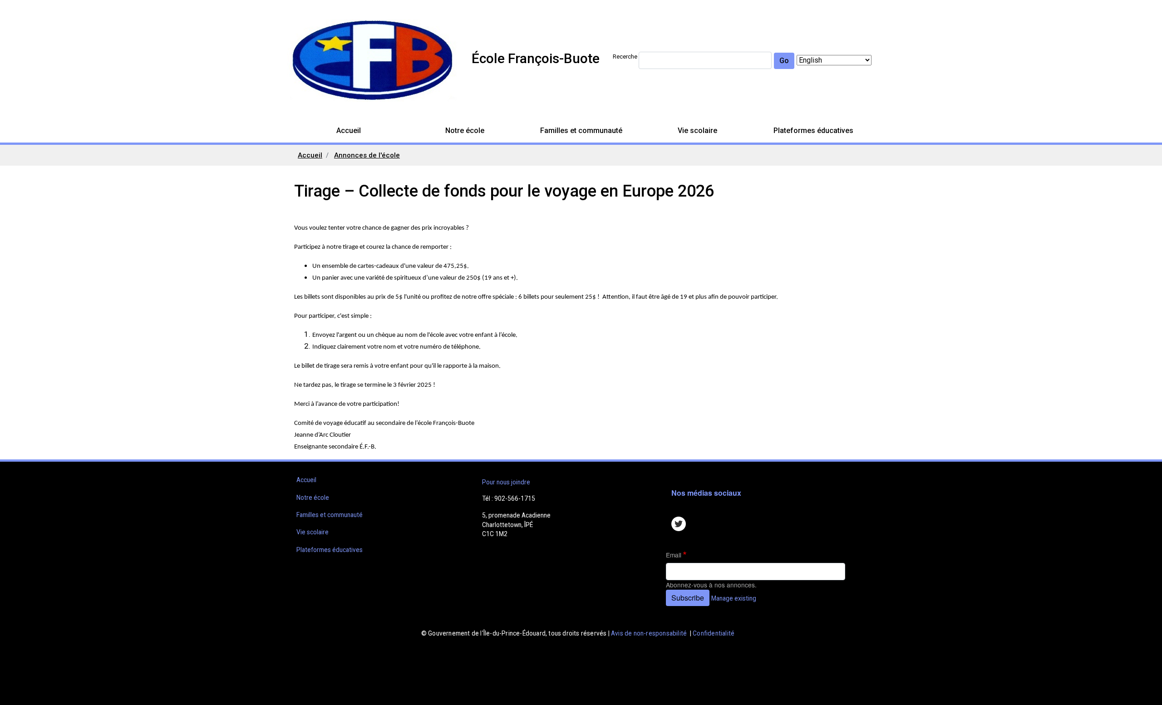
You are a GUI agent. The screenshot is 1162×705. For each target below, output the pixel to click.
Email (673, 554)
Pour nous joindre (506, 482)
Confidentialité (713, 633)
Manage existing (733, 598)
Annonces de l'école (367, 155)
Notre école (464, 130)
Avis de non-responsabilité (649, 633)
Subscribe (687, 597)
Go (784, 60)
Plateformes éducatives (813, 130)
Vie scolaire (697, 130)
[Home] (372, 60)
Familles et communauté (581, 130)
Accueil (348, 130)
